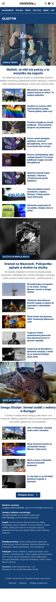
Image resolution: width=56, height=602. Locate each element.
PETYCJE (37, 10)
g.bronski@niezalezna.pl (29, 515)
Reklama (23, 583)
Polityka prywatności (38, 583)
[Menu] (3, 3)
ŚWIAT (28, 10)
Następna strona (25, 495)
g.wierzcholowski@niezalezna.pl (39, 507)
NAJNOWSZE (8, 10)
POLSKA (19, 10)
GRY (53, 10)
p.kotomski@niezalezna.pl (27, 517)
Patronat (12, 583)
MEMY (46, 10)
